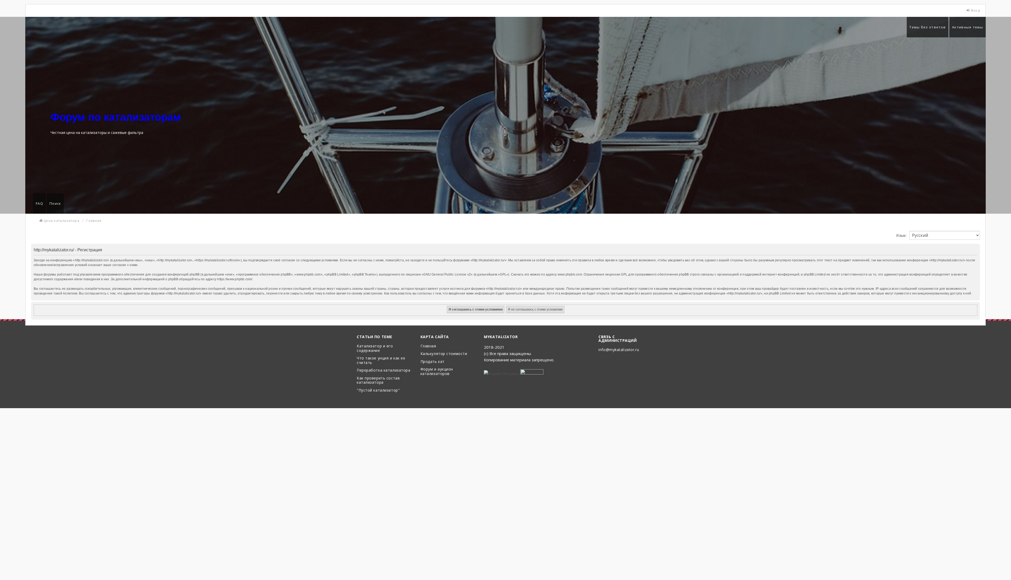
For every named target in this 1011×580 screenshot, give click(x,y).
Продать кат (432, 361)
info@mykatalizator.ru (618, 350)
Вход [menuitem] (975, 10)
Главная (428, 346)
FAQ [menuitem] (39, 203)
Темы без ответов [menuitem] (927, 27)
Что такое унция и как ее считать (381, 360)
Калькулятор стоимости (443, 354)
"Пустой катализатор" (378, 390)
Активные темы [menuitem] (967, 27)
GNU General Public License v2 (447, 274)
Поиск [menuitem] (55, 203)
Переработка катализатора (383, 370)
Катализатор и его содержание (375, 348)
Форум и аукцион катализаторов (436, 371)
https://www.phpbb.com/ (234, 279)
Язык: (901, 235)
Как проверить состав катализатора (378, 380)
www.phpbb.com (570, 274)
